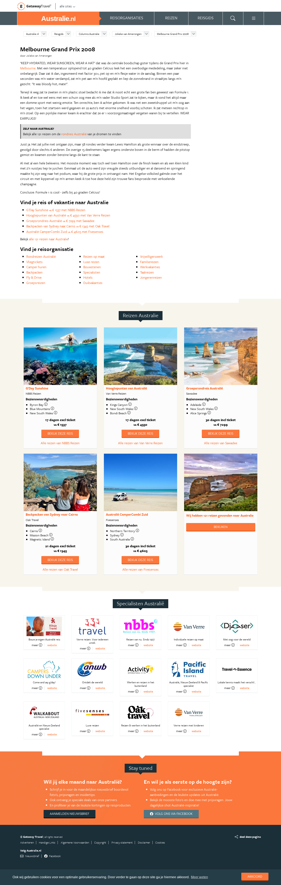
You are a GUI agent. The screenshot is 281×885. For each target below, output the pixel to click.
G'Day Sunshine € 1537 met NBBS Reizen (55, 209)
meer (35, 645)
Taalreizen (147, 272)
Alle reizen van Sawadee (220, 443)
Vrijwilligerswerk (151, 256)
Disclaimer (144, 842)
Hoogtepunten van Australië (126, 388)
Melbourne (28, 68)
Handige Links (47, 842)
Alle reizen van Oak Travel (60, 569)
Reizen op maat (94, 256)
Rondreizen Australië (41, 256)
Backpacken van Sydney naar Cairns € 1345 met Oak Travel (67, 226)
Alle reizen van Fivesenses (140, 569)
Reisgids (58, 34)
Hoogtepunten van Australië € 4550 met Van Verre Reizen (68, 215)
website (52, 645)
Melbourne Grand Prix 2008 (173, 34)
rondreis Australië (74, 134)
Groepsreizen (35, 282)
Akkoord (254, 876)
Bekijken (221, 526)
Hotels (88, 277)
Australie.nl (32, 34)
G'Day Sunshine (37, 388)
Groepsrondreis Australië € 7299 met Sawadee (60, 220)
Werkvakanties (150, 266)
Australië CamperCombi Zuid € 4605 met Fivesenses (64, 231)
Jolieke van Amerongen (128, 34)
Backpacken (34, 272)
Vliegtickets (34, 261)
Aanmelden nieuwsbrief (69, 813)
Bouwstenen (92, 266)
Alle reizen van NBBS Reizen (60, 443)
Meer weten (199, 877)
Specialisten (91, 272)
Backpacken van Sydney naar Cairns (52, 514)
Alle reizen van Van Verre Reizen (140, 443)
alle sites (66, 6)
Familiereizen (149, 261)
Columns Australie (89, 34)
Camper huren (36, 266)
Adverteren (27, 842)
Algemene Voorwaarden (75, 842)
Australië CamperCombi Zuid (127, 514)
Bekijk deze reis (60, 433)
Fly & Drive (34, 277)
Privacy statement (122, 842)
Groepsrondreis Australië (204, 388)
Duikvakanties (92, 282)
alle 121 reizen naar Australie (48, 239)
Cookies (160, 842)
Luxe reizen (91, 261)
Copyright (100, 842)
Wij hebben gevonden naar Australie (219, 515)
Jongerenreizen (151, 277)
